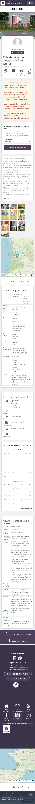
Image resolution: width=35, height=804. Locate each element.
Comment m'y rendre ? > (21, 281)
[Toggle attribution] (31, 275)
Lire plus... (6, 198)
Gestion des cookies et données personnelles (13, 801)
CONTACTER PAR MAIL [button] (19, 679)
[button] (17, 52)
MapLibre (27, 275)
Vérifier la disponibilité (17, 147)
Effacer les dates (26, 508)
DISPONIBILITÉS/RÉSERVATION (17, 674)
